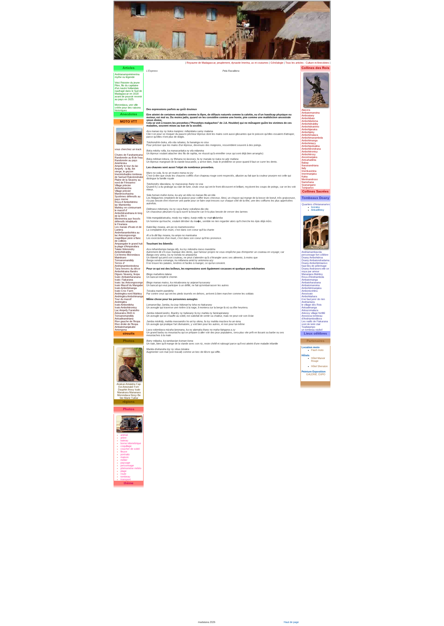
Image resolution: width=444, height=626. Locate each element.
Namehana (308, 182)
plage (123, 471)
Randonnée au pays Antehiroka (126, 161)
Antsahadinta (309, 159)
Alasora (306, 109)
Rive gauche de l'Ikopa (127, 321)
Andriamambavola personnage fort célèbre (315, 253)
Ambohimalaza (310, 134)
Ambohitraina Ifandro (126, 271)
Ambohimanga (310, 140)
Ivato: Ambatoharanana (128, 277)
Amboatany (308, 115)
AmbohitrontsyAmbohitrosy (310, 153)
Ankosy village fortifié (313, 313)
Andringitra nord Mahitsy (128, 293)
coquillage (126, 446)
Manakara (123, 392)
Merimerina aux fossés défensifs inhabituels (127, 220)
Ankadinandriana (124, 318)
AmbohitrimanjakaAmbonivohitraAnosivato (311, 291)
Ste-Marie (125, 398)
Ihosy (131, 389)
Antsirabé (128, 386)
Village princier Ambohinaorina (123, 186)
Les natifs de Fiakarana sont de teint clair (315, 322)
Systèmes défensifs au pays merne (127, 198)
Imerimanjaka (309, 173)
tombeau (125, 476)
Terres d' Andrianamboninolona (127, 264)
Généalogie (277, 62)
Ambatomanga (310, 279)
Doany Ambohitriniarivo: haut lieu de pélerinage (315, 264)
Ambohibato (308, 118)
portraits (125, 454)
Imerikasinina (309, 171)
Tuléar (134, 398)
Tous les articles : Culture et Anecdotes (307, 62)
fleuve (123, 451)
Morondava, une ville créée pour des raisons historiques (128, 107)
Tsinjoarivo (308, 187)
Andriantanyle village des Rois (312, 303)
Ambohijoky (308, 132)
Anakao (121, 384)
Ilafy (304, 168)
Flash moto (317, 350)
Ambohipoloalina (311, 146)
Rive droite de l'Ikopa (126, 324)
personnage (127, 465)
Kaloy (305, 176)
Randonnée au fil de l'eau (129, 157)
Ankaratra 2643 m (125, 313)
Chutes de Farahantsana (129, 154)
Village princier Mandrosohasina (124, 192)
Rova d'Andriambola (313, 277)
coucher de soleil (129, 448)
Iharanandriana (310, 165)
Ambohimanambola (312, 137)
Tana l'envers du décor (127, 268)
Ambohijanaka (309, 129)
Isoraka (315, 207)
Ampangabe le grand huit (128, 243)
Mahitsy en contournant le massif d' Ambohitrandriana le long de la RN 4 (128, 211)
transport (125, 479)
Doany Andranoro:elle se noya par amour (315, 270)
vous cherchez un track (128, 149)
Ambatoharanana (311, 282)
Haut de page (291, 622)
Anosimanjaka (309, 157)
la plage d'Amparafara (127, 246)
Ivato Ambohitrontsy (126, 307)
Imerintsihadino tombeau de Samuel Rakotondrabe (129, 175)
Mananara (135, 392)
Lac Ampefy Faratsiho (127, 310)
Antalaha (130, 384)
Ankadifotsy (317, 209)
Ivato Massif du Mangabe (129, 285)
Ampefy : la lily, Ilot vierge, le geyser (125, 170)
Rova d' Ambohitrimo (126, 202)
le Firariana (121, 224)
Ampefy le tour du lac (126, 165)
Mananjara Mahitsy (312, 274)
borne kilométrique (130, 443)
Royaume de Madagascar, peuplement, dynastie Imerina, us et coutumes (227, 62)
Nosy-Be (136, 395)
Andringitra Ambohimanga (129, 296)
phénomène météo (130, 468)
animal (124, 435)
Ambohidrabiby (310, 123)
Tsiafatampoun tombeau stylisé (312, 328)
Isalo (137, 389)
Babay (305, 162)
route (123, 473)
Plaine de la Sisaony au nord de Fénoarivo (128, 181)
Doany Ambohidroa (312, 257)
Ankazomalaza (310, 310)
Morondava (123, 395)
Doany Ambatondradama (315, 260)
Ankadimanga (309, 307)
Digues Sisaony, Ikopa (127, 274)
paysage (125, 462)
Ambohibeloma (310, 121)
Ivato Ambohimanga (126, 288)
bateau (124, 440)
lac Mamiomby (123, 204)
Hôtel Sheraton (319, 366)
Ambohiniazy (309, 143)
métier (123, 460)
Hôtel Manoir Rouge (318, 359)
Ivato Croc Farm (124, 290)
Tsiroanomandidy (124, 315)
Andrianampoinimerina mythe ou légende (127, 75)
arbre (123, 437)
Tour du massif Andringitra (123, 300)
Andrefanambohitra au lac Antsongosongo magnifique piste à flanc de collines (128, 236)
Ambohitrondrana (311, 148)
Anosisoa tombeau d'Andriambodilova (312, 317)
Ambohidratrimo (310, 126)
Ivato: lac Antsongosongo (129, 282)
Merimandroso (310, 179)
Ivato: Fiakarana (124, 279)
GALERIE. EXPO (315, 374)
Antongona (121, 329)
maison (124, 457)
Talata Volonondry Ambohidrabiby (125, 250)
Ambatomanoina (311, 112)
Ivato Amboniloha (124, 304)
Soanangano (309, 184)
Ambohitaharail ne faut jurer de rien (313, 298)
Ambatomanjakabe (125, 326)
